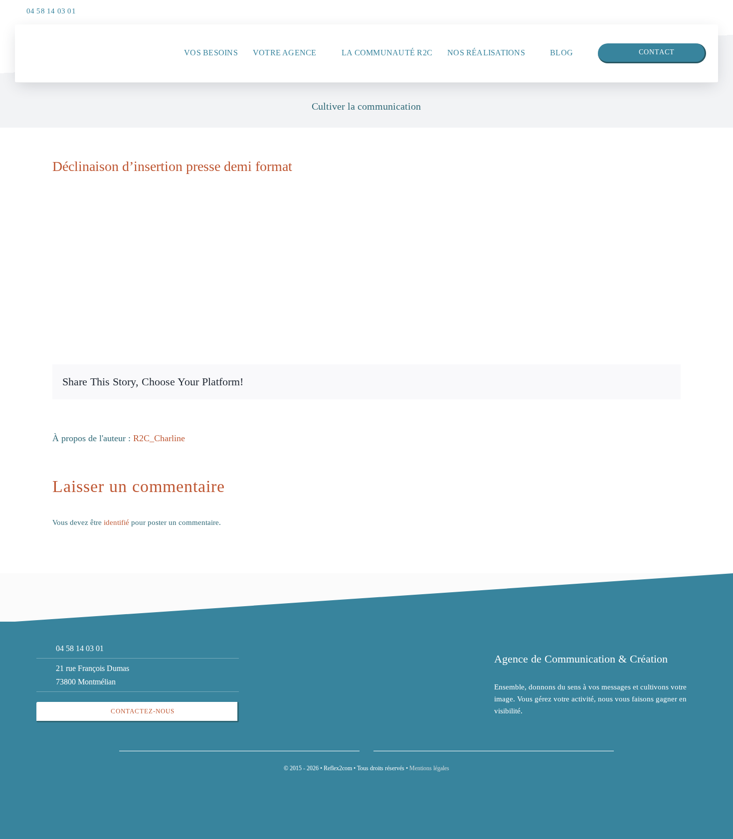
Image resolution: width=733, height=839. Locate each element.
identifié (116, 522)
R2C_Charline (159, 438)
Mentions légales (429, 768)
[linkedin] (688, 8)
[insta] (708, 8)
